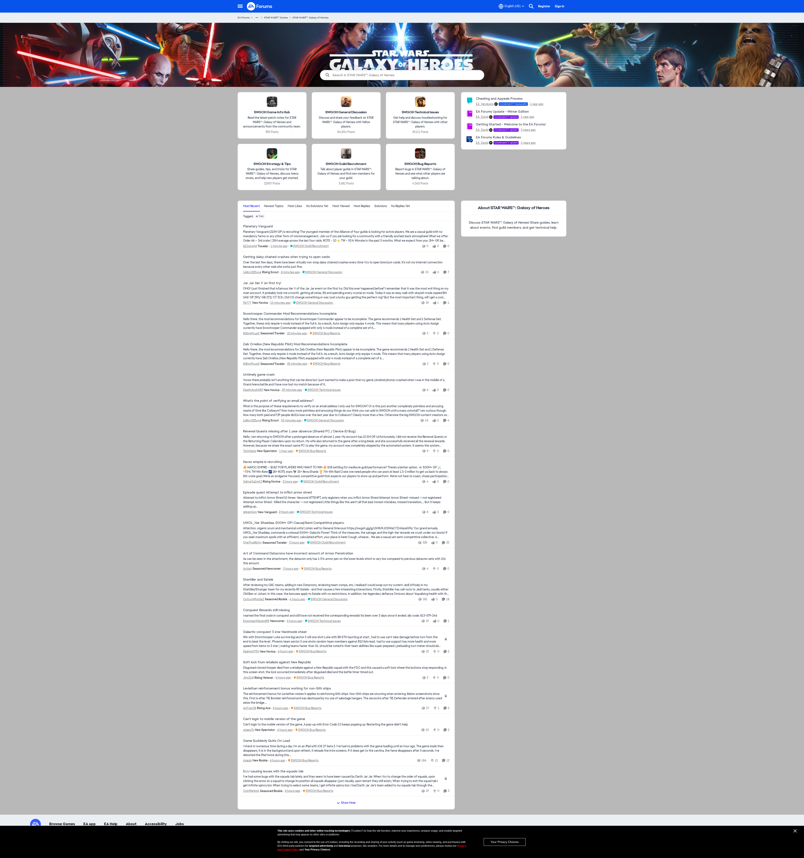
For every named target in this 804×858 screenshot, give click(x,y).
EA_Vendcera (484, 104)
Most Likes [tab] (295, 206)
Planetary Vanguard (258, 226)
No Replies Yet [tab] (400, 206)
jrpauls (247, 760)
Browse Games (62, 824)
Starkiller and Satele (258, 579)
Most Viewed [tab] (340, 206)
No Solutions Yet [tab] (317, 206)
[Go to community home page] (259, 6)
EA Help (110, 824)
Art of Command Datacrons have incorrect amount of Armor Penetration (298, 553)
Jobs (179, 824)
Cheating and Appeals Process (499, 98)
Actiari (247, 569)
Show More (348, 803)
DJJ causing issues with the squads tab (273, 771)
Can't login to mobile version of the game (274, 719)
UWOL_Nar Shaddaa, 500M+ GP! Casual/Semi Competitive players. (293, 523)
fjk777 (247, 303)
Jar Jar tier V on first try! (262, 283)
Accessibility (156, 824)
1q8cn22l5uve (252, 272)
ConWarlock (251, 791)
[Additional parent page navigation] (256, 18)
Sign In (559, 6)
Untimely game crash (259, 374)
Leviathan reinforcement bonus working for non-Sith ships (287, 688)
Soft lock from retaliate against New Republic (277, 662)
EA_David (482, 117)
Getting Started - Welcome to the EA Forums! (511, 124)
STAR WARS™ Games (276, 17)
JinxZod (248, 677)
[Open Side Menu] (240, 6)
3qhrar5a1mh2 (252, 481)
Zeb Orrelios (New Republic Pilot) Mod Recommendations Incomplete (295, 344)
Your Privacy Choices (505, 842)
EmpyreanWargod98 (256, 621)
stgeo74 (248, 730)
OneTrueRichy (252, 542)
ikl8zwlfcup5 (251, 333)
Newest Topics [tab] (273, 206)
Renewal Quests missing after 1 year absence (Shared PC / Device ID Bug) (299, 431)
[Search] (531, 6)
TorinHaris (249, 451)
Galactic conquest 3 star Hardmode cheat (275, 632)
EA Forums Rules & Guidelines (498, 137)
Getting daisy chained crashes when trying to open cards (286, 257)
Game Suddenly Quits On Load (266, 741)
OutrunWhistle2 (253, 599)
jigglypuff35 (251, 651)
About (131, 824)
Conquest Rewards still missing (266, 610)
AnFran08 (249, 708)
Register (544, 6)
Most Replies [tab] (362, 206)
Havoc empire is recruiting (262, 462)
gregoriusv (250, 512)
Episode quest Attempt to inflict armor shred (277, 492)
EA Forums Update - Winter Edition (502, 111)
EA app (89, 824)
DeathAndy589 (253, 390)
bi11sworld (250, 246)
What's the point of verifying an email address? (278, 401)
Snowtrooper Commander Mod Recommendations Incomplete (290, 314)
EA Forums (244, 17)
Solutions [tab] (380, 206)
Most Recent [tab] (251, 206)
